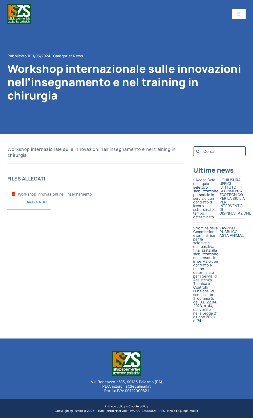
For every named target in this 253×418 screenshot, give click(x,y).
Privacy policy (115, 406)
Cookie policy (138, 406)
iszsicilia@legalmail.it (182, 411)
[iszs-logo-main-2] (19, 5)
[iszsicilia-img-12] (126, 352)
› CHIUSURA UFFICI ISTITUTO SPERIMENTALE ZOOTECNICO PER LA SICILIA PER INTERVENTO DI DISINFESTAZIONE (235, 197)
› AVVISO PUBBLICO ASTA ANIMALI (231, 232)
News (78, 56)
